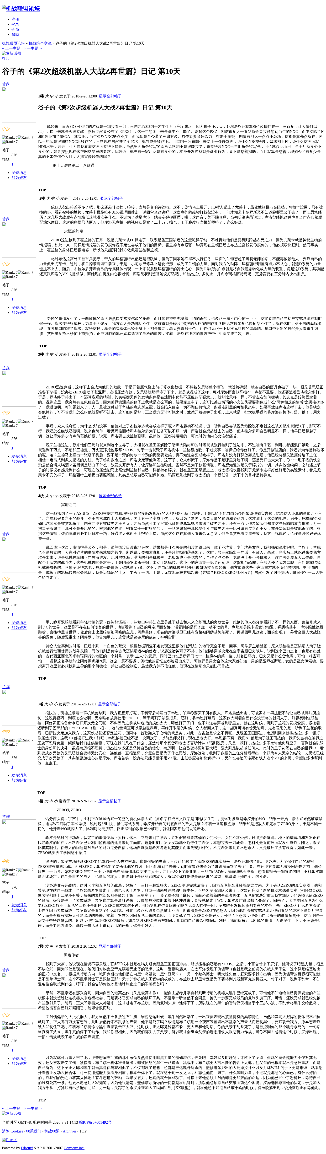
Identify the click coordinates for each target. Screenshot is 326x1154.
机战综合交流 (40, 43)
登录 (15, 24)
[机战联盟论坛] (21, 8)
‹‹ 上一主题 (11, 48)
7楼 (41, 946)
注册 (15, 19)
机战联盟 (52, 1131)
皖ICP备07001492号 (95, 1122)
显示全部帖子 (110, 96)
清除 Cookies (12, 1131)
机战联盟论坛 (13, 43)
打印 (6, 58)
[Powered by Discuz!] (9, 1140)
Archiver (69, 1131)
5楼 (40, 704)
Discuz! (27, 1148)
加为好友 (19, 178)
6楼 (40, 801)
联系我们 (33, 1131)
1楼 (41, 96)
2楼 (42, 198)
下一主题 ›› (32, 48)
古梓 (6, 84)
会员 (15, 29)
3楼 (41, 354)
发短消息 (19, 173)
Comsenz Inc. (74, 1148)
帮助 (15, 34)
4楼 (41, 496)
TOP (42, 190)
